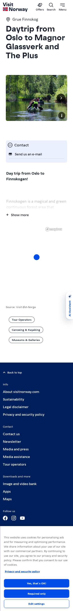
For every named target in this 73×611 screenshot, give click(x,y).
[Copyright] (61, 115)
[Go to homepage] (15, 7)
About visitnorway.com (21, 391)
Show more (20, 214)
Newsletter (12, 441)
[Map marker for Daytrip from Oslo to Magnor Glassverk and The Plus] (37, 257)
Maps (7, 499)
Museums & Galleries (26, 340)
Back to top (14, 372)
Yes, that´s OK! (36, 583)
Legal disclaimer (15, 406)
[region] (36, 568)
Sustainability (13, 399)
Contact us (11, 433)
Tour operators (14, 464)
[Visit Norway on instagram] (13, 518)
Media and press (16, 449)
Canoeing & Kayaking (26, 329)
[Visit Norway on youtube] (22, 518)
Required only (37, 593)
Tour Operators (22, 319)
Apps (7, 491)
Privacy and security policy (23, 414)
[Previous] (12, 98)
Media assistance (16, 456)
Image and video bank (19, 483)
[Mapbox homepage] (53, 229)
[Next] (61, 98)
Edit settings (36, 603)
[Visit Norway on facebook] (5, 518)
